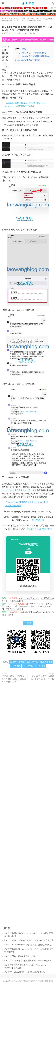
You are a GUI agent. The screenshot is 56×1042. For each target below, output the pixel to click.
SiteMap (18, 981)
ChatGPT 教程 (28, 666)
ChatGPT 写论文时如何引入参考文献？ (20, 956)
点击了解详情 (38, 520)
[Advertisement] (28, 806)
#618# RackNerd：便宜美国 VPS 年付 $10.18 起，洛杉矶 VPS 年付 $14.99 (14, 679)
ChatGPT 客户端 (14, 112)
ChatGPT (30, 19)
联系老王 (33, 981)
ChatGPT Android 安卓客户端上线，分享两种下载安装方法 (28, 940)
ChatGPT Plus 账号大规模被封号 (16, 490)
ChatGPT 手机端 (46, 662)
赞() (29, 623)
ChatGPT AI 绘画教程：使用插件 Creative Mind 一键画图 (28, 961)
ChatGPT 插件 (15, 666)
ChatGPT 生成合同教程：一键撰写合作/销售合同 (24, 972)
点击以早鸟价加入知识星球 (39, 529)
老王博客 (28, 3)
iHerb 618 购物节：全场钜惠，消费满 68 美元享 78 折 (42, 677)
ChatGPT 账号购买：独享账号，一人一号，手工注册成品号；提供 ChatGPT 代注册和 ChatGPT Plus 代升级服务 (27, 606)
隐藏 (23, 49)
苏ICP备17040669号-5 (45, 981)
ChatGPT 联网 (13, 84)
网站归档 (26, 981)
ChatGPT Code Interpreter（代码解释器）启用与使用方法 (28, 945)
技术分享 (22, 19)
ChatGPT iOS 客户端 (5, 50)
